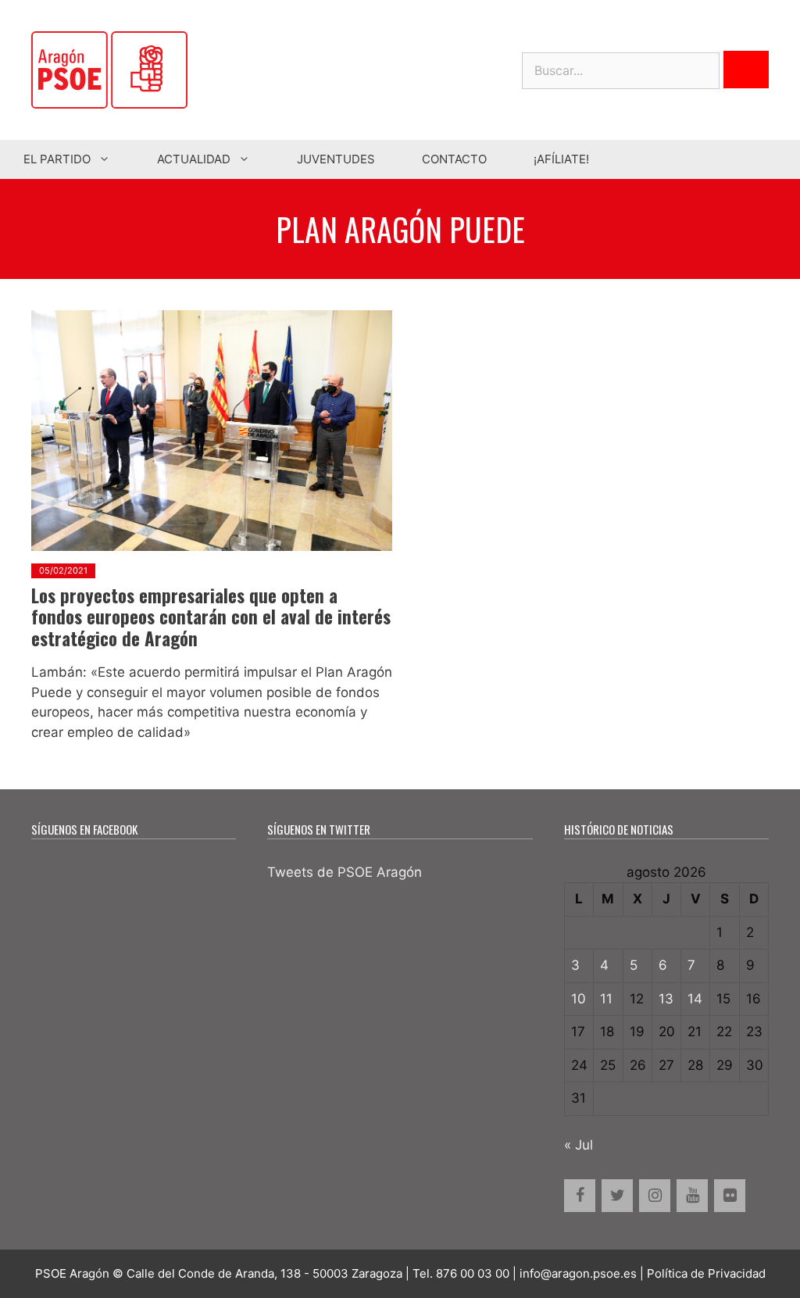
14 (695, 999)
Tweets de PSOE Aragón (344, 872)
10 (578, 999)
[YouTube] (692, 1195)
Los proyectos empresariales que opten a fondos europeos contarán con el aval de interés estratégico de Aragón (211, 617)
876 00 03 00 (472, 1273)
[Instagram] (654, 1195)
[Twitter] (617, 1195)
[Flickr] (729, 1195)
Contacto (454, 159)
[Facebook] (579, 1195)
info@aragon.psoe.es (578, 1273)
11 (606, 999)
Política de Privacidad (706, 1273)
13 (666, 999)
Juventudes (336, 159)
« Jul (578, 1145)
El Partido (57, 159)
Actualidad (193, 159)
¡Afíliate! (561, 159)
